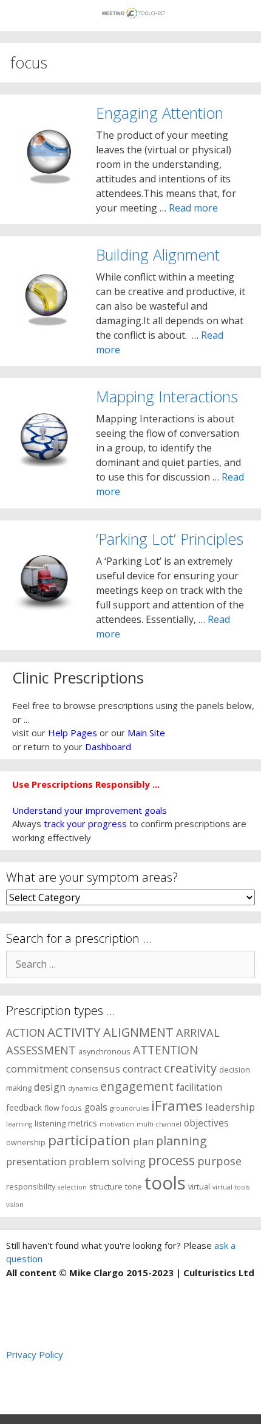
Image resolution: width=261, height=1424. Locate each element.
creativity (190, 1067)
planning (181, 1141)
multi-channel (159, 1124)
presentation (36, 1161)
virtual (199, 1187)
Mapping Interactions (167, 396)
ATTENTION (165, 1050)
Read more (193, 208)
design (50, 1087)
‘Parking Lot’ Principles (169, 538)
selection (72, 1187)
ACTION (25, 1032)
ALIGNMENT (138, 1032)
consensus (95, 1069)
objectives (206, 1123)
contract (142, 1069)
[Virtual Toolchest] (134, 9)
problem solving (107, 1161)
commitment (37, 1069)
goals (95, 1107)
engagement (137, 1086)
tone (133, 1187)
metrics (82, 1123)
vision (15, 1204)
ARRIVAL (198, 1032)
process (171, 1160)
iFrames (177, 1105)
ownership (26, 1142)
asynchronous (104, 1051)
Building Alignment (158, 254)
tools (165, 1183)
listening (50, 1124)
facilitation (199, 1087)
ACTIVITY (74, 1031)
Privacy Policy (34, 1354)
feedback (24, 1107)
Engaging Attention (159, 112)
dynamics (83, 1088)
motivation (117, 1124)
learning (19, 1124)
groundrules (129, 1108)
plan (143, 1141)
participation (89, 1140)
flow (51, 1108)
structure (106, 1187)
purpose (219, 1160)
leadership (230, 1107)
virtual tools (230, 1187)
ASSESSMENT (41, 1049)
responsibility (30, 1187)
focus (72, 1108)
